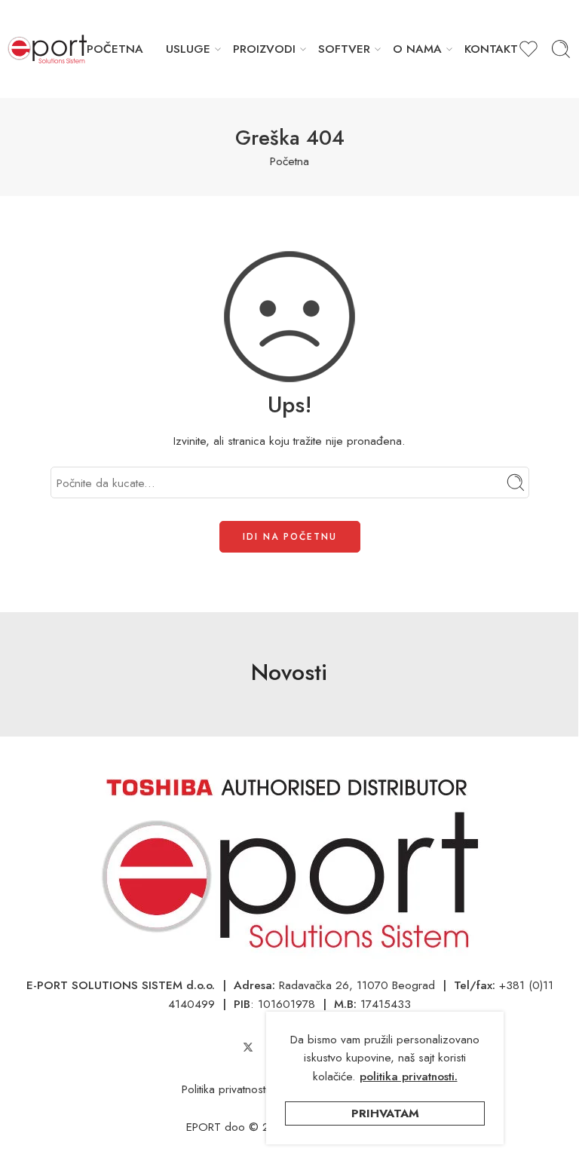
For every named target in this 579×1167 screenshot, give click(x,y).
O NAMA (417, 48)
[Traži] (560, 49)
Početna (289, 161)
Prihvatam (385, 1113)
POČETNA (115, 48)
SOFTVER (344, 48)
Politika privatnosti (225, 1089)
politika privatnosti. (409, 1076)
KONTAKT (491, 48)
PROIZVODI (264, 48)
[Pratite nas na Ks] (248, 1047)
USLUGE (188, 48)
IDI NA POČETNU (290, 537)
